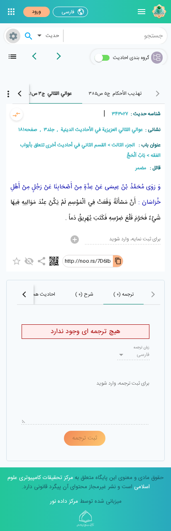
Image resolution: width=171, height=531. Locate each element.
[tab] (115, 94)
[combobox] (115, 36)
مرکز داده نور (64, 501)
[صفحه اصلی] (158, 11)
